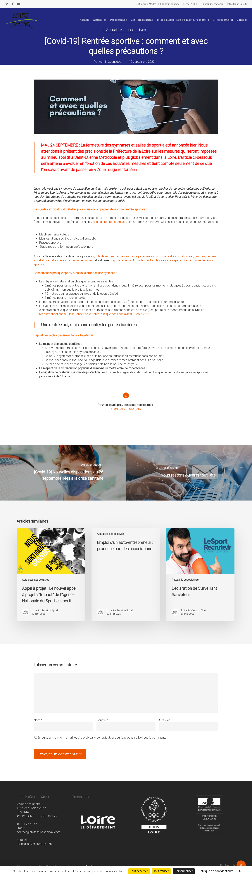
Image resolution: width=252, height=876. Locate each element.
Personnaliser (184, 871)
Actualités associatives (35, 579)
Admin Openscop (110, 61)
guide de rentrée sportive (108, 222)
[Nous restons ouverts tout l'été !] (189, 473)
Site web (164, 720)
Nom (38, 720)
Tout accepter (139, 871)
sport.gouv (118, 409)
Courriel (102, 720)
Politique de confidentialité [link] (216, 871)
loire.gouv (134, 409)
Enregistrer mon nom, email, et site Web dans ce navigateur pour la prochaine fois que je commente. (102, 737)
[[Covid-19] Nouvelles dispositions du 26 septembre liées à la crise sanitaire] (63, 473)
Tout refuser (161, 871)
